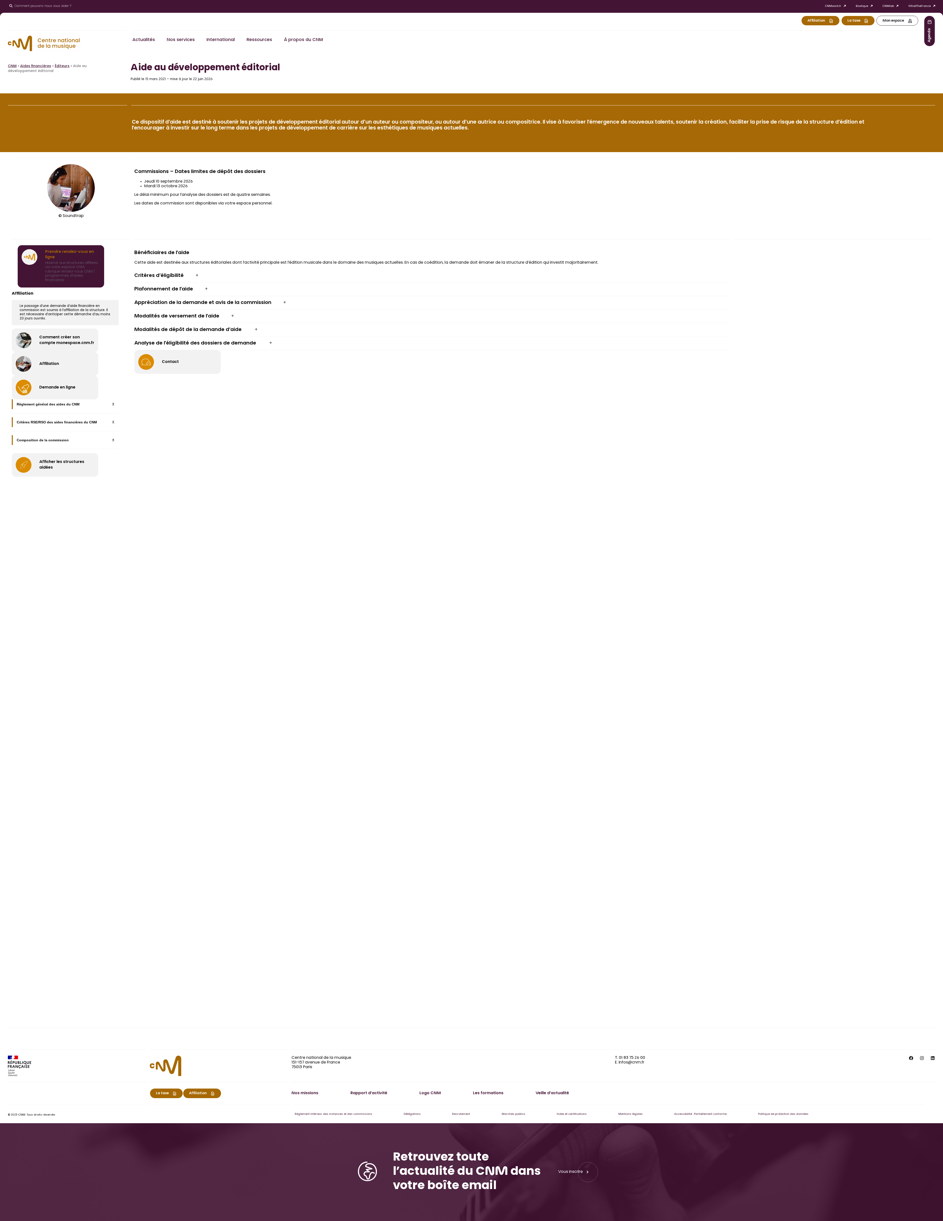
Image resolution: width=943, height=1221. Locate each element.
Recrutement (461, 1114)
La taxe (853, 21)
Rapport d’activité (368, 1093)
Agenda (929, 35)
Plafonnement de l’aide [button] (163, 289)
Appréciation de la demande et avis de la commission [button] (202, 302)
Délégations (412, 1114)
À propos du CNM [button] (303, 40)
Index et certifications (572, 1114)
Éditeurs (62, 66)
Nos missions (304, 1093)
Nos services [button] (181, 40)
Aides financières (35, 66)
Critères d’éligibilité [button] (159, 275)
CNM (12, 66)
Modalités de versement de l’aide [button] (176, 316)
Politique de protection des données (783, 1114)
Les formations (488, 1093)
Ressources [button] (259, 40)
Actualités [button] (143, 40)
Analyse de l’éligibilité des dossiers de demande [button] (195, 343)
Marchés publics (513, 1114)
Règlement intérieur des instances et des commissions (333, 1114)
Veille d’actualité (552, 1093)
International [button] (221, 40)
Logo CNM (430, 1093)
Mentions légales (630, 1114)
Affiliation (816, 21)
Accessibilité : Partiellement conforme (700, 1114)
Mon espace (893, 21)
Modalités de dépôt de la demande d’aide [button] (188, 329)
